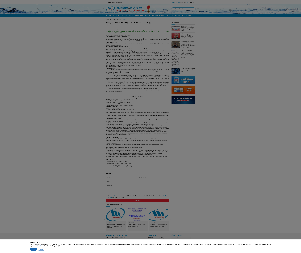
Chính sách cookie (37, 246)
